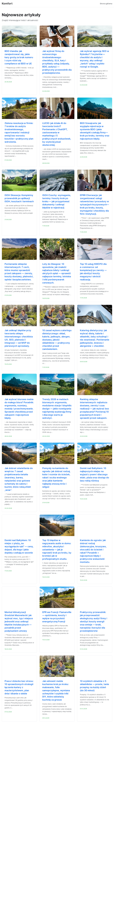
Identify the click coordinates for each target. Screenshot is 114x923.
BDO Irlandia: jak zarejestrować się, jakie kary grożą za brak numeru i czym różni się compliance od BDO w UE (19, 57)
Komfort (7, 3)
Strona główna (106, 3)
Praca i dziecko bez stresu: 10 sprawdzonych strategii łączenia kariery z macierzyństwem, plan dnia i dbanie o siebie (19, 687)
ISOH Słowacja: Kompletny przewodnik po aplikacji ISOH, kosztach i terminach (19, 198)
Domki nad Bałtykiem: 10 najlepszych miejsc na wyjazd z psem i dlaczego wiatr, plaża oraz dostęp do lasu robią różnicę (94, 474)
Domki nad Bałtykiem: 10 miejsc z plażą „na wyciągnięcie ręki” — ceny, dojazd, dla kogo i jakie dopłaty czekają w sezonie (19, 546)
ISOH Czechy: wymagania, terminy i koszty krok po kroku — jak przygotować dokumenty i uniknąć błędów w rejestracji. (56, 201)
